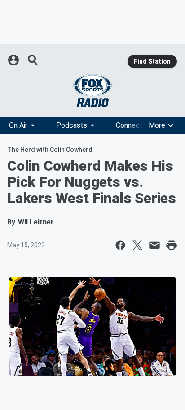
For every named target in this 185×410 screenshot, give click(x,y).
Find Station (152, 61)
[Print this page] (171, 245)
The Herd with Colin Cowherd (49, 149)
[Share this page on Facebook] (120, 245)
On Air (18, 125)
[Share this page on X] (137, 245)
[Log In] (14, 60)
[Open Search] (33, 60)
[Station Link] (92, 90)
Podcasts (71, 125)
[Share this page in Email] (154, 245)
